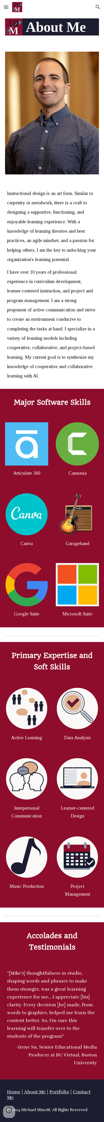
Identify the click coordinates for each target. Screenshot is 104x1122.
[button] (6, 7)
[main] (52, 285)
